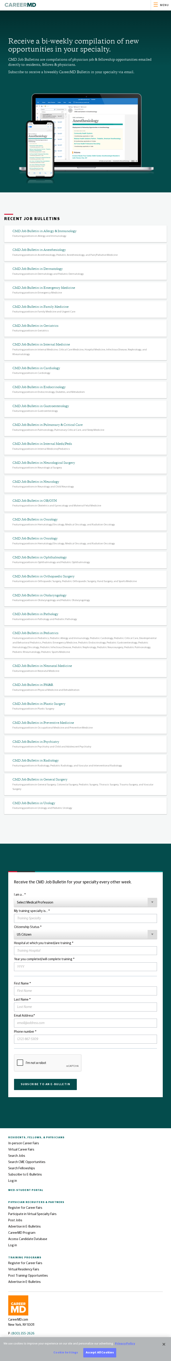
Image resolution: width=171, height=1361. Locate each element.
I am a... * (20, 894)
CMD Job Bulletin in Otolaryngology (39, 595)
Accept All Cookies (100, 1352)
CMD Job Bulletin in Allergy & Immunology (44, 231)
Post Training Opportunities (28, 1275)
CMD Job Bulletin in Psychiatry (35, 742)
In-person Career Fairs (23, 1143)
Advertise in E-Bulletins (24, 1226)
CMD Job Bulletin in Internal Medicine (41, 344)
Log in (12, 1180)
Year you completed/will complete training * (44, 959)
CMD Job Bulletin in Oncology (35, 519)
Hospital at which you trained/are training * (43, 943)
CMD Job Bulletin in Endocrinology (39, 387)
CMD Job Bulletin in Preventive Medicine (43, 723)
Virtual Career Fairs (21, 1149)
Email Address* (24, 1015)
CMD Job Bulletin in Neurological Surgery (43, 463)
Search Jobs (16, 1155)
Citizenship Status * (27, 927)
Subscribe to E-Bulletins (25, 1174)
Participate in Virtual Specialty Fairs (32, 1214)
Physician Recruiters (36, 1202)
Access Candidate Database (27, 1239)
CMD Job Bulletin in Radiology (35, 760)
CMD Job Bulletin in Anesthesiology (39, 250)
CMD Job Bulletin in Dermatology (37, 269)
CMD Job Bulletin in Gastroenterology (40, 406)
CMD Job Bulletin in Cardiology (36, 368)
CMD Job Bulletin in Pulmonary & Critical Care (47, 425)
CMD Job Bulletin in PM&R (32, 685)
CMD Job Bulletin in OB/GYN (34, 500)
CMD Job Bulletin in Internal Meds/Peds (42, 444)
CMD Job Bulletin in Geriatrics (35, 326)
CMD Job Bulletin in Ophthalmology (39, 557)
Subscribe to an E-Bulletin (45, 1084)
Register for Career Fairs (25, 1207)
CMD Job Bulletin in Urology (33, 803)
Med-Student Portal (25, 1190)
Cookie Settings (65, 1352)
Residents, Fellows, (36, 1137)
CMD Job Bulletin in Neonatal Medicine (42, 666)
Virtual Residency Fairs (23, 1269)
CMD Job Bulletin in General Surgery (39, 779)
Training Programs (24, 1257)
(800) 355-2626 (23, 1333)
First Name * (22, 983)
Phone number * (25, 1031)
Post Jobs (15, 1220)
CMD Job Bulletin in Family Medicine (40, 307)
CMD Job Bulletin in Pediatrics (35, 633)
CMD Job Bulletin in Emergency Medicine (43, 288)
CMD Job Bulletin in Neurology (35, 482)
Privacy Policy (125, 1343)
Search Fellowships (21, 1168)
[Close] (164, 1344)
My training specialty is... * (32, 911)
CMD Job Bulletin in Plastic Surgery (38, 704)
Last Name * (22, 999)
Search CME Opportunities (26, 1162)
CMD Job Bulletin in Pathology (35, 614)
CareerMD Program (21, 1232)
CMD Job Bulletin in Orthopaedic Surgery (43, 576)
